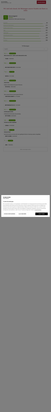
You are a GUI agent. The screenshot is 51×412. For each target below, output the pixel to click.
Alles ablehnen (22, 213)
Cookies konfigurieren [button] (9, 213)
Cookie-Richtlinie (37, 209)
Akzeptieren (41, 213)
